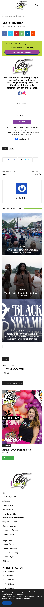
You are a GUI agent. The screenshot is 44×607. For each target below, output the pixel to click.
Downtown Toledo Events (13, 517)
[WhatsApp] (21, 33)
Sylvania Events (8, 534)
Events (22, 290)
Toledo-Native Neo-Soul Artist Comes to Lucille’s (22, 294)
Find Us (5, 373)
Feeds (4, 174)
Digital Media (6, 453)
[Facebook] (4, 33)
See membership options (22, 52)
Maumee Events (9, 526)
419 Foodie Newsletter (13, 369)
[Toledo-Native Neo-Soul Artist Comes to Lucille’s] (22, 277)
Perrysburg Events (10, 530)
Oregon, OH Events (10, 521)
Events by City (9, 514)
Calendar (38, 174)
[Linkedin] (27, 33)
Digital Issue (6, 445)
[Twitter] (10, 33)
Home (4, 16)
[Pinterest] (16, 33)
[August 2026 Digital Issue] (22, 417)
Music (10, 16)
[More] (35, 159)
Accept (7, 603)
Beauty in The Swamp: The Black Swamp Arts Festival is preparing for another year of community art (22, 336)
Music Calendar (18, 16)
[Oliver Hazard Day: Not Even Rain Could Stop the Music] (22, 234)
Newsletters (8, 365)
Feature (21, 246)
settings (27, 598)
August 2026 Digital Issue (16, 449)
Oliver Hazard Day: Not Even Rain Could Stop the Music (22, 251)
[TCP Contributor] (22, 188)
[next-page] (7, 346)
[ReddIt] (33, 33)
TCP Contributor (9, 26)
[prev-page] (4, 346)
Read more (8, 458)
